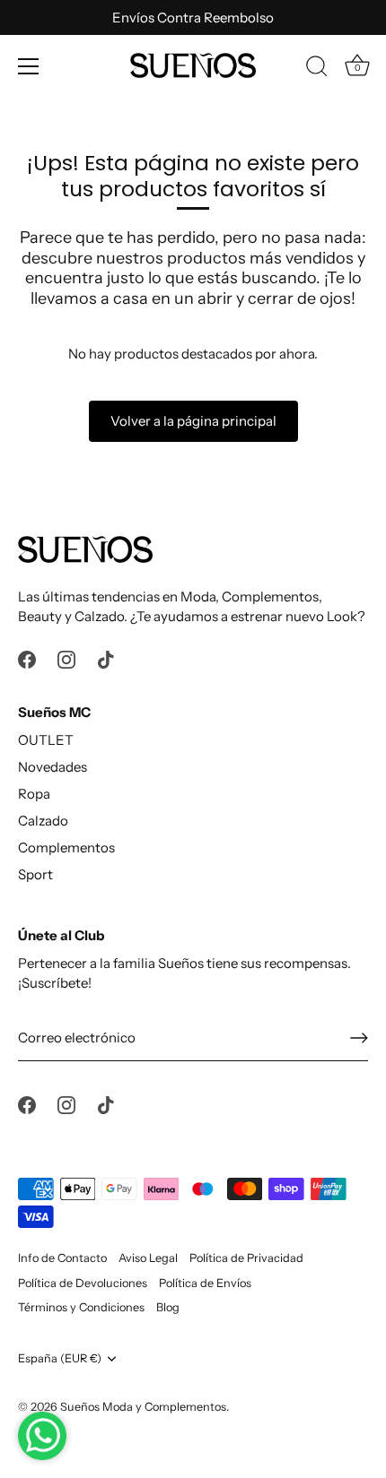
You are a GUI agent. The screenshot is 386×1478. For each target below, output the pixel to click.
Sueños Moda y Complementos (143, 1406)
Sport (35, 874)
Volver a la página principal (193, 420)
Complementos (66, 847)
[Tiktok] (106, 658)
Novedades (52, 766)
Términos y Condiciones (81, 1307)
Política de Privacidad (246, 1258)
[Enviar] (359, 1038)
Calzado (43, 820)
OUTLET (46, 739)
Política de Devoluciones (82, 1283)
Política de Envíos (205, 1283)
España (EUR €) (59, 1358)
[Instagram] (66, 658)
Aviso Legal (148, 1258)
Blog (168, 1307)
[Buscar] (317, 69)
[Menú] (28, 66)
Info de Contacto (62, 1258)
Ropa (34, 793)
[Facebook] (27, 658)
